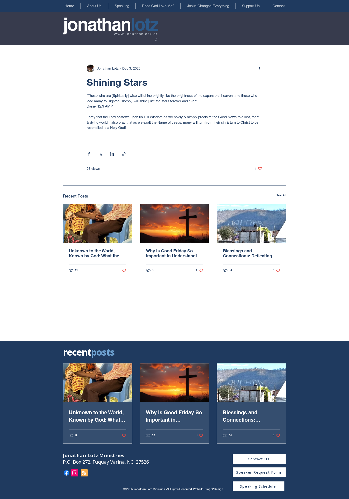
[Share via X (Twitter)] (100, 154)
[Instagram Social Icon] (74, 472)
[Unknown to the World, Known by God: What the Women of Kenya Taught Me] (97, 223)
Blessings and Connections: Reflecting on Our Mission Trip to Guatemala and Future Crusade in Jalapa (250, 253)
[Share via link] (124, 154)
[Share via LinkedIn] (112, 154)
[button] (94, 6)
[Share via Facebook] (89, 154)
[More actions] (259, 68)
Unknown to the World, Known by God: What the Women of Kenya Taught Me (97, 253)
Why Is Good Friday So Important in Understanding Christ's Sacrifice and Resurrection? (174, 253)
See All (281, 195)
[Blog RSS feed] (84, 473)
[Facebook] (66, 472)
